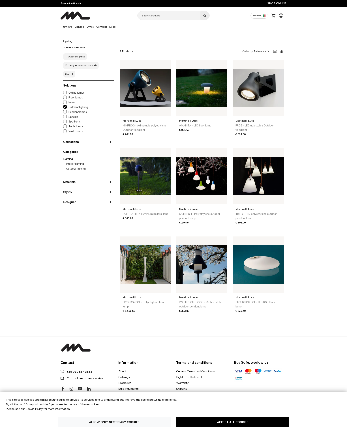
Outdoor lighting (78, 107)
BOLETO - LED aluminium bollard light (145, 214)
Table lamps (75, 126)
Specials (73, 117)
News (71, 102)
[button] (261, 51)
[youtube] (80, 389)
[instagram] (71, 389)
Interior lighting (75, 163)
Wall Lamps (75, 131)
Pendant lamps (77, 112)
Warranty (182, 382)
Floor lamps (75, 97)
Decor (112, 26)
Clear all (69, 74)
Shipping (181, 388)
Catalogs (124, 377)
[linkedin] (89, 389)
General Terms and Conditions (195, 371)
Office (90, 26)
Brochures (124, 382)
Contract (101, 26)
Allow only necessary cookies (114, 422)
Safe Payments (128, 388)
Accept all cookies (233, 422)
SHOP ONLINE (276, 3)
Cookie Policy (34, 409)
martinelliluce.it (72, 3)
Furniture (67, 26)
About (122, 371)
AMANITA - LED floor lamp (195, 125)
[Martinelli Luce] (75, 15)
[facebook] (63, 389)
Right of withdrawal (189, 377)
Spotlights (74, 121)
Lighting (79, 26)
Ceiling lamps (76, 92)
